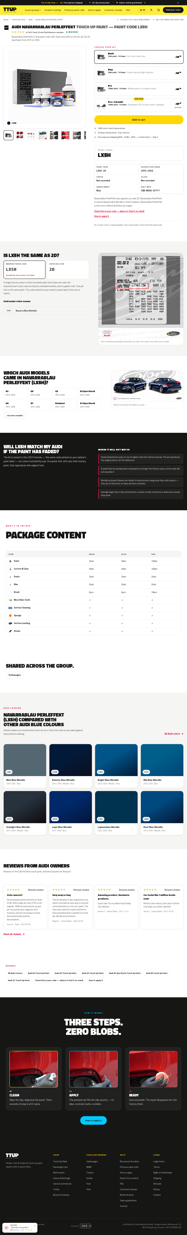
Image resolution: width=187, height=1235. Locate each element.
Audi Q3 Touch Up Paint (93, 973)
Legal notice (159, 1161)
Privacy (156, 1189)
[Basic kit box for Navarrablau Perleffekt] (8, 135)
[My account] (151, 10)
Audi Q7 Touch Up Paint (19, 980)
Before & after (127, 1195)
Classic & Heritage (61, 1178)
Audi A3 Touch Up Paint (38, 973)
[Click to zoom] (45, 87)
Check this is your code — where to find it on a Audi (119, 211)
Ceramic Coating (53, 9)
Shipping (157, 1178)
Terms (156, 1167)
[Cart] (158, 10)
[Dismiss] (178, 3)
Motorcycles (59, 1172)
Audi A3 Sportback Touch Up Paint (125, 973)
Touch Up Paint (33, 10)
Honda (89, 1178)
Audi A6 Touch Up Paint (156, 973)
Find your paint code (74, 9)
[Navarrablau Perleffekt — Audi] (20, 135)
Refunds (157, 1183)
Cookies (157, 1195)
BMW (88, 1167)
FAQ (128, 9)
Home (6, 19)
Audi (31, 19)
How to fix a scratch (129, 1178)
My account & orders (129, 1161)
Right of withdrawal (162, 1172)
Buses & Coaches (61, 1195)
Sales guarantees (128, 1200)
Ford (88, 1183)
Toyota (89, 1172)
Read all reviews (12, 934)
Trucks (56, 1189)
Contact (124, 1206)
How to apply (94, 9)
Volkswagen (15, 675)
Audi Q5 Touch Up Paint (65, 973)
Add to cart (139, 120)
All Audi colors (172, 734)
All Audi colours (15, 973)
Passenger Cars (60, 1167)
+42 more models (15, 415)
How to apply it (101, 216)
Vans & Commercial (62, 1183)
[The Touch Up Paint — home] (10, 10)
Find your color (173, 9)
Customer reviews (113, 9)
